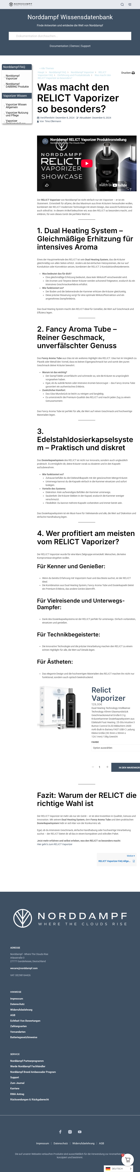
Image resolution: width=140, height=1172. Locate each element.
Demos (74, 46)
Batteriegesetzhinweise (23, 1037)
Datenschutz (17, 1004)
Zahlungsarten (18, 1026)
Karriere (14, 1088)
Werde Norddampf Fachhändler (27, 1066)
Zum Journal (17, 1083)
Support (85, 46)
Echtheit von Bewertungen (25, 1020)
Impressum (16, 998)
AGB (12, 1015)
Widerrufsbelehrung (21, 1009)
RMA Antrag (17, 1094)
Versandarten (17, 1031)
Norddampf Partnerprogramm (27, 1060)
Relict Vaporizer (108, 694)
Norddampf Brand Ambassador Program (33, 1072)
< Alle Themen (46, 68)
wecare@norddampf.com (24, 968)
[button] (128, 73)
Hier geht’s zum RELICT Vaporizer (54, 844)
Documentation (59, 46)
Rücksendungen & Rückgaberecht (29, 1099)
